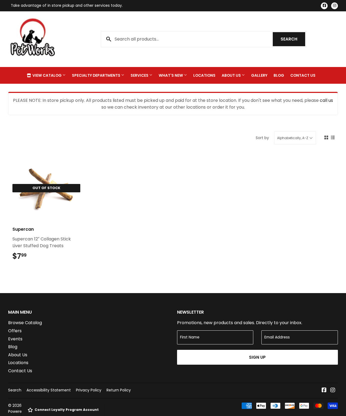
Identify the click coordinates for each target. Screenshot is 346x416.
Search (293, 39)
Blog (279, 75)
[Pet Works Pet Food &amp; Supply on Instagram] (332, 390)
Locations (204, 75)
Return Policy (119, 390)
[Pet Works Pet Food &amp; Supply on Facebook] (324, 390)
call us (326, 100)
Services (140, 75)
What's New (171, 75)
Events (15, 339)
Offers (15, 331)
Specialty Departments (96, 75)
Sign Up (257, 357)
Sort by (262, 137)
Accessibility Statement (48, 390)
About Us (232, 75)
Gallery (259, 75)
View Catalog (47, 75)
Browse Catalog (25, 323)
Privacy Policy (88, 390)
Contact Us (302, 75)
